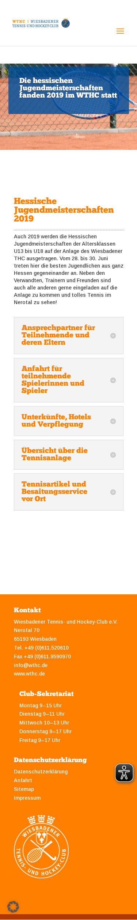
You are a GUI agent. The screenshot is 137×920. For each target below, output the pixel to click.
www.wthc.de (29, 674)
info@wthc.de (30, 665)
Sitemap (24, 789)
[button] (13, 907)
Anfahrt (23, 780)
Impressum (27, 798)
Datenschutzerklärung (41, 772)
